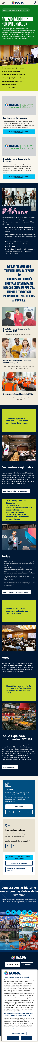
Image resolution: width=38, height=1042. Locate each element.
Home (5, 10)
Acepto (27, 1038)
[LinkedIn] (13, 912)
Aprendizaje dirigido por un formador (14, 78)
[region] (19, 1005)
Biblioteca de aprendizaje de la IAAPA (13, 68)
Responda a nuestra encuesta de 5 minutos (19, 857)
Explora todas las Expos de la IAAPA (15, 592)
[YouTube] (30, 912)
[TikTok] (24, 912)
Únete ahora (18, 807)
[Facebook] (8, 912)
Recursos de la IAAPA (8, 88)
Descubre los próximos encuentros (15, 491)
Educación (12, 10)
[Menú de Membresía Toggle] (35, 2)
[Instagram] (19, 912)
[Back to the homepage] (19, 958)
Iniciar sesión (13, 965)
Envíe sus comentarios (19, 863)
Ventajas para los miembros (19, 812)
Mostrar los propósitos (18, 1033)
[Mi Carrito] (31, 3)
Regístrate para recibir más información (18, 131)
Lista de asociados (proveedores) (14, 1029)
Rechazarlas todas (13, 1038)
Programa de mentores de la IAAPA (12, 81)
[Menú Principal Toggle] (3, 2)
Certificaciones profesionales (11, 71)
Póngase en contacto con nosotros (16, 869)
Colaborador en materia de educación (13, 75)
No (14, 846)
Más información (9, 767)
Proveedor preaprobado (9, 84)
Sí (7, 846)
